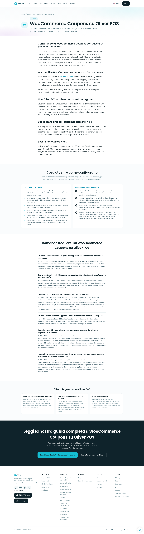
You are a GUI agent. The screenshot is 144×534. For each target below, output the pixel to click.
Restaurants (64, 486)
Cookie (117, 490)
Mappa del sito (110, 530)
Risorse (72, 4)
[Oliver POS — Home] (19, 3)
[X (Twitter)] (16, 487)
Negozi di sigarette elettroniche (66, 479)
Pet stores (63, 508)
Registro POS (46, 478)
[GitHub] (29, 487)
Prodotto (32, 4)
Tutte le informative (122, 496)
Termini (117, 481)
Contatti (99, 487)
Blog (79, 478)
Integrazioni (62, 4)
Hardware (45, 490)
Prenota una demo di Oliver (92, 455)
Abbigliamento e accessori (65, 493)
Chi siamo (100, 478)
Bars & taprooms (65, 489)
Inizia (126, 3)
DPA (116, 487)
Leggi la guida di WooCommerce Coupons (57, 455)
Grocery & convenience (64, 504)
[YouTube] (20, 487)
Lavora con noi (102, 481)
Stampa (99, 484)
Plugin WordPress (47, 484)
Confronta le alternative (64, 519)
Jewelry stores (65, 511)
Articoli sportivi (65, 500)
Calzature (63, 497)
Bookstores (63, 514)
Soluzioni (43, 4)
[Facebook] (25, 487)
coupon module (66, 77)
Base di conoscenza (85, 481)
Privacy (117, 478)
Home (23, 14)
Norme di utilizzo (120, 493)
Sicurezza (118, 484)
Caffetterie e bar (66, 483)
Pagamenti (45, 481)
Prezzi (53, 4)
